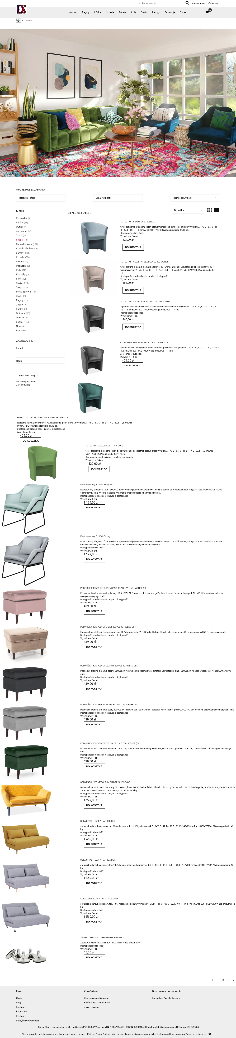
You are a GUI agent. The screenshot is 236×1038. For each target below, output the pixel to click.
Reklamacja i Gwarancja (97, 1002)
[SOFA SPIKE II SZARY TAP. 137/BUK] (37, 877)
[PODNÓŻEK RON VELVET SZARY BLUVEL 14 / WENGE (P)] (37, 722)
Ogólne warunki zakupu (96, 998)
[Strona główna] (21, 10)
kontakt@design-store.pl (165, 1027)
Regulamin (21, 1011)
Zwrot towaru (91, 1007)
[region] (118, 103)
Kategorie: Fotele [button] (26, 198)
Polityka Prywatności (27, 1020)
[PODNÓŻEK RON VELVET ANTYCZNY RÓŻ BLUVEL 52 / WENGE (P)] (37, 606)
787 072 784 (193, 1027)
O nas (19, 998)
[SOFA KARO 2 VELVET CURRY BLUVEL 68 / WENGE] (37, 800)
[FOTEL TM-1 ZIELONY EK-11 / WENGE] (48, 463)
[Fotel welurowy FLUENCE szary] (37, 561)
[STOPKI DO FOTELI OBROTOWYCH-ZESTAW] (37, 955)
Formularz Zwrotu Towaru (166, 998)
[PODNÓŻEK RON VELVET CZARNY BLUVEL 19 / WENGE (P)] (37, 683)
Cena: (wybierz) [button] (103, 198)
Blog (18, 1002)
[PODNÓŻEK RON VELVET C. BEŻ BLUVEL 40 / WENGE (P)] (37, 644)
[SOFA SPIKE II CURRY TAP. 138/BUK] (37, 839)
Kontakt (20, 1007)
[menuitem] (72, 12)
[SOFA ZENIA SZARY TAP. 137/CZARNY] (37, 916)
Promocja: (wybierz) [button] (182, 198)
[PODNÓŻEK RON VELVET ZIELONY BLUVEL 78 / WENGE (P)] (37, 761)
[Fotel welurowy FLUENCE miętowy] (37, 509)
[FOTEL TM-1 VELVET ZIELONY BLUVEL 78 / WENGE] (97, 396)
